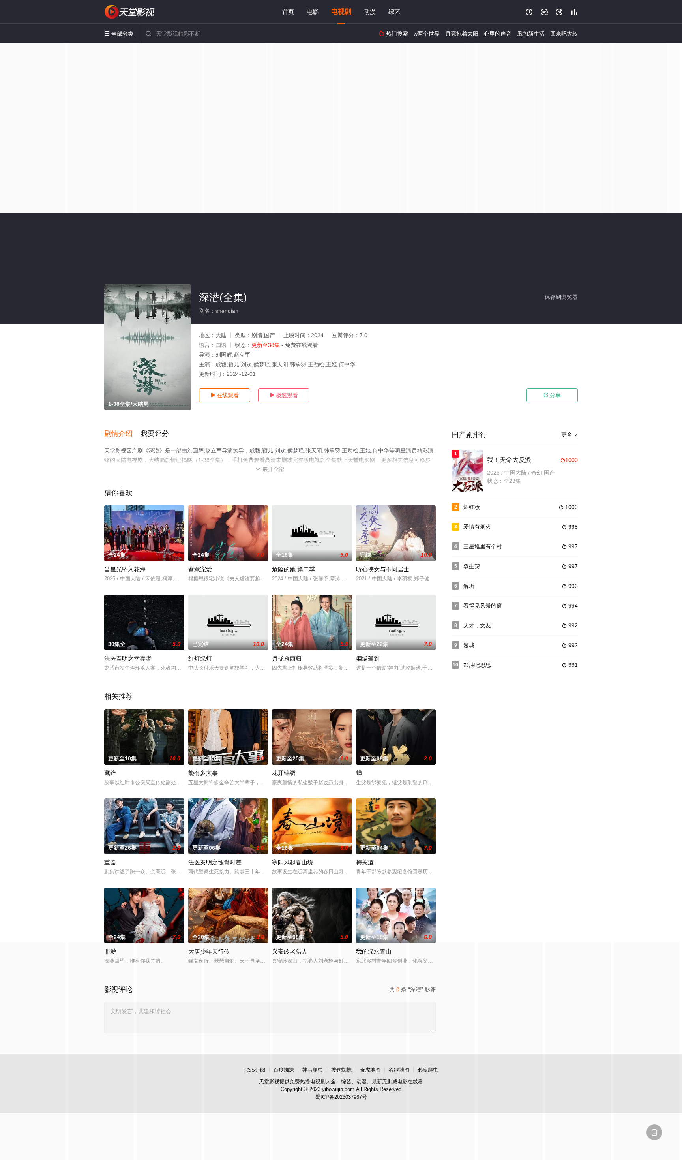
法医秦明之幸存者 (128, 658)
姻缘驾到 (368, 658)
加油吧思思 (477, 665)
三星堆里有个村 (482, 546)
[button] (122, 434)
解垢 (468, 586)
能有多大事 (203, 773)
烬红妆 (471, 507)
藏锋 (110, 773)
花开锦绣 (284, 773)
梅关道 (365, 862)
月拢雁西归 (287, 658)
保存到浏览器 (561, 297)
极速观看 (284, 395)
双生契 (471, 566)
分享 (552, 395)
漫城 (468, 645)
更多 (569, 435)
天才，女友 (477, 625)
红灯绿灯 (200, 658)
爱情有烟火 (477, 527)
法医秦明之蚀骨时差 (215, 862)
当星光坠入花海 (125, 569)
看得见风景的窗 (482, 606)
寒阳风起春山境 (292, 862)
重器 (110, 862)
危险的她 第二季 (293, 569)
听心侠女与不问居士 (382, 569)
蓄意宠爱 (200, 569)
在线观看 (224, 395)
